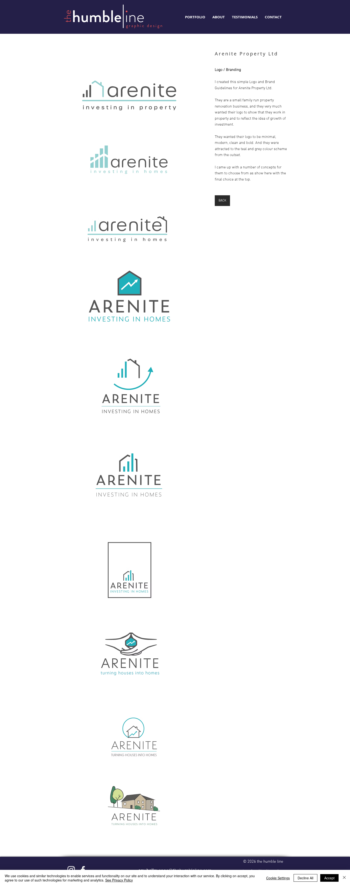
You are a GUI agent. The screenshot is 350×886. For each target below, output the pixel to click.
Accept (329, 878)
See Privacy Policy (119, 880)
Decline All (305, 878)
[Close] (344, 878)
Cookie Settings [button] (278, 878)
